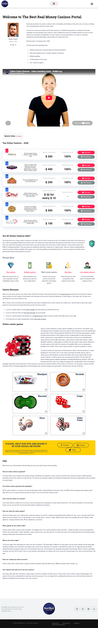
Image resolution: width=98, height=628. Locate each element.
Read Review (87, 157)
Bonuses (68, 272)
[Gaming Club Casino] (11, 156)
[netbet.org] (4, 3)
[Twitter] (13, 45)
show (19, 136)
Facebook (66, 445)
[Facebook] (77, 609)
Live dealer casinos (87, 272)
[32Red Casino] (11, 197)
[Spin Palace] (12, 183)
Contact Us (76, 623)
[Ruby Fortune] (11, 224)
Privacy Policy (66, 623)
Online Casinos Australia (58, 624)
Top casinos (10, 272)
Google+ (82, 445)
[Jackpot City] (12, 169)
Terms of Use (55, 623)
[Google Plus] (94, 609)
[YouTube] (88, 609)
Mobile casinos (30, 272)
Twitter (74, 450)
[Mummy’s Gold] (12, 211)
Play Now (87, 152)
